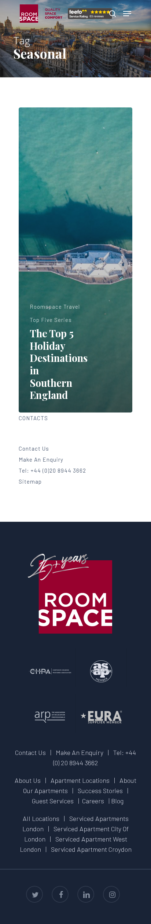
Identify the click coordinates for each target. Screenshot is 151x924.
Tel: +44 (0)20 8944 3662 (52, 470)
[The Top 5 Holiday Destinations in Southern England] (75, 259)
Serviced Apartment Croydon (91, 849)
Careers (93, 801)
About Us (28, 780)
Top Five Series (51, 319)
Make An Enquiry (79, 752)
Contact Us (34, 448)
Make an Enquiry (41, 459)
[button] (127, 13)
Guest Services (53, 801)
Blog (117, 801)
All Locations (41, 818)
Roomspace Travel (55, 306)
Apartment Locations (80, 780)
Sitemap (30, 481)
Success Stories (100, 790)
